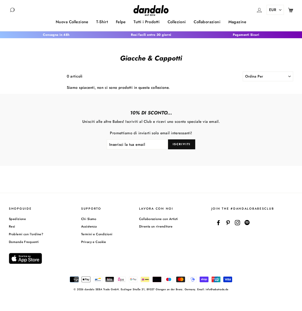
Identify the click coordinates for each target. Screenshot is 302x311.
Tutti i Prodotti (147, 22)
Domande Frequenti (24, 242)
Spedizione (17, 219)
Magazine (237, 22)
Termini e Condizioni (97, 234)
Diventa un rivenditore (155, 226)
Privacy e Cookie (93, 242)
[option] (56, 34)
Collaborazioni (207, 22)
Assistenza (89, 226)
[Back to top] (288, 297)
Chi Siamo (88, 219)
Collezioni (177, 22)
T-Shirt (102, 22)
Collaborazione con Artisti (158, 219)
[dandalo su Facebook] (218, 223)
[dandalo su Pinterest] (228, 223)
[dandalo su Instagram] (237, 223)
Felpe (121, 22)
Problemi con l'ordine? (26, 234)
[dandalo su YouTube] (247, 223)
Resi (12, 226)
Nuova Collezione (72, 22)
